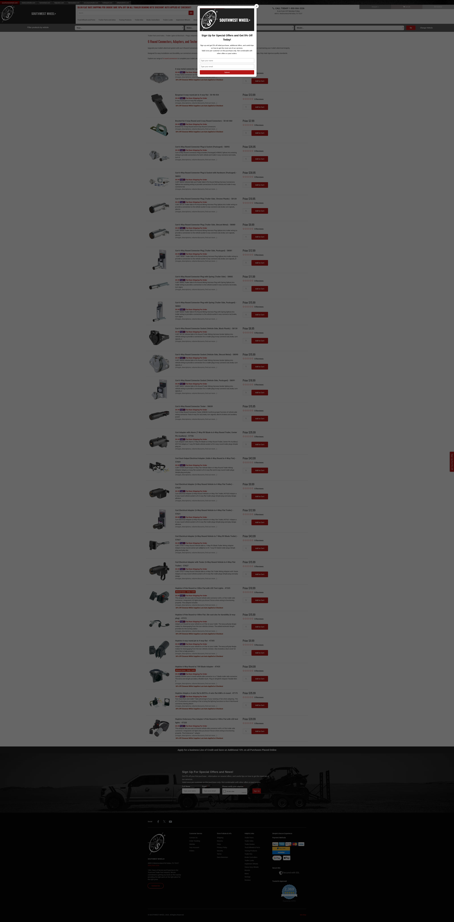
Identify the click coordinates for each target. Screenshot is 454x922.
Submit (227, 72)
